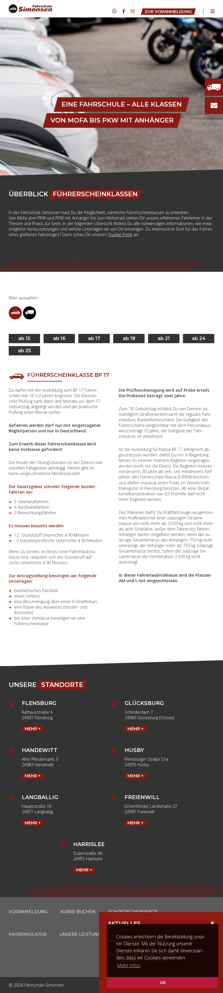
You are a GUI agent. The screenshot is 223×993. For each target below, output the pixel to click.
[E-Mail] (214, 105)
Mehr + (33, 728)
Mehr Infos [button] (128, 965)
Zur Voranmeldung (168, 11)
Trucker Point (120, 234)
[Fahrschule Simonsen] (30, 8)
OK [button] (163, 982)
